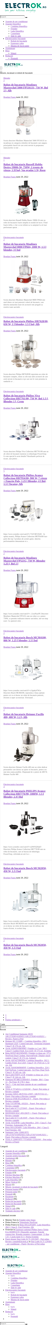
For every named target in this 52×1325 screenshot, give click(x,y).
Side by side (16, 36)
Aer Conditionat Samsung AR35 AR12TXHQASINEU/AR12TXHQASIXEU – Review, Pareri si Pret (25, 1036)
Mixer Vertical (11, 1182)
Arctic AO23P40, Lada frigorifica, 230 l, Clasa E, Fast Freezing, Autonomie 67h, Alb (28, 1124)
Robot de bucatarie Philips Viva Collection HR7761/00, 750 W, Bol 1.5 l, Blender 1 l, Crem (25, 398)
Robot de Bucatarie (13, 1204)
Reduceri (9, 56)
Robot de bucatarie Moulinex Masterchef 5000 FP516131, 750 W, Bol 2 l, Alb (25, 87)
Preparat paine (11, 1192)
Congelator (15, 33)
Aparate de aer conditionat (16, 21)
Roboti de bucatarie (19, 41)
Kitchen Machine (12, 1175)
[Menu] (1, 68)
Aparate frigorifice (13, 24)
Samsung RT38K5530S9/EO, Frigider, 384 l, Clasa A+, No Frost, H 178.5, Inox (27, 1080)
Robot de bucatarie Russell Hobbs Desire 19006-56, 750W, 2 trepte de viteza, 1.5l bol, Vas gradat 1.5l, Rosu (24, 167)
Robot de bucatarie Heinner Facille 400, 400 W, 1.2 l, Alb (23, 716)
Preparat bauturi (12, 1189)
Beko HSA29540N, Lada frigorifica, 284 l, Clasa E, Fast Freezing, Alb (28, 1226)
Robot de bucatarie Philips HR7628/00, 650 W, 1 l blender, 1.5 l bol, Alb (25, 323)
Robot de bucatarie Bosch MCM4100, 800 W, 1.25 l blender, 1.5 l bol (24, 639)
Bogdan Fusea (9, 97)
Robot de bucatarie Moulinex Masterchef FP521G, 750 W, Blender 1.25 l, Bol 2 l (24, 560)
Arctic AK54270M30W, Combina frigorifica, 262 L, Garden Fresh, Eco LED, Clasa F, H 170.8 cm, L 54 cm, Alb (27, 1062)
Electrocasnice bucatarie (15, 38)
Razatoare (9, 1196)
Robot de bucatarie (13, 1201)
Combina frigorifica (19, 26)
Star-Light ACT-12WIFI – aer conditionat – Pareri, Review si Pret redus (28, 1242)
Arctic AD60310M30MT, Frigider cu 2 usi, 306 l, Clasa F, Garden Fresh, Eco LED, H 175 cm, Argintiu (28, 1049)
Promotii (14, 58)
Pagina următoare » (13, 1020)
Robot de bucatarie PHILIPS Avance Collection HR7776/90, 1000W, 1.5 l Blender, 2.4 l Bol (24, 793)
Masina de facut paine (20, 46)
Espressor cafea (17, 43)
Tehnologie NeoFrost (28, 1222)
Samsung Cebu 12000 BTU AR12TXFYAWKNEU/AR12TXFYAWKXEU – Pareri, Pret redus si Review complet (26, 1134)
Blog (7, 51)
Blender (6, 78)
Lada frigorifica (17, 31)
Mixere (8, 1184)
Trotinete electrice (12, 1211)
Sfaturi (13, 53)
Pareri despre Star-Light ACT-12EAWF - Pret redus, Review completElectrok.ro (27, 1240)
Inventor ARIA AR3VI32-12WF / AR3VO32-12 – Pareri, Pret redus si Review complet (26, 1095)
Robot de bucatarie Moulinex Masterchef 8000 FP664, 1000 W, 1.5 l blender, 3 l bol (24, 246)
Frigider (14, 29)
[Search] (26, 17)
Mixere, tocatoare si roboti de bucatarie (21, 1187)
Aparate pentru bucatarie (15, 1156)
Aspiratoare (10, 48)
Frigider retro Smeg (27, 1220)
